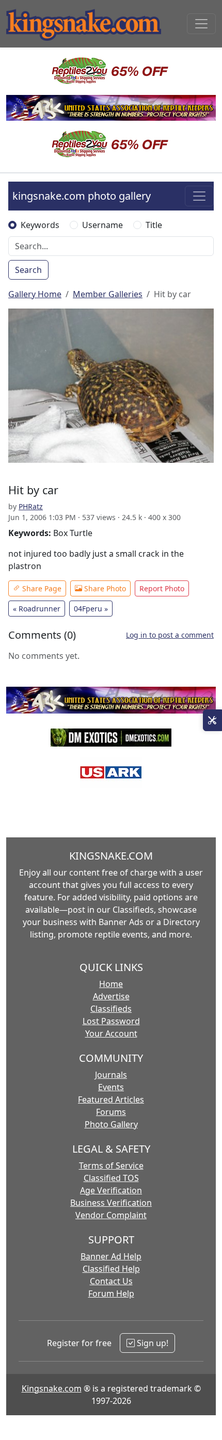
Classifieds (111, 1008)
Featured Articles (111, 1099)
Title (154, 225)
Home (111, 984)
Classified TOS (111, 1178)
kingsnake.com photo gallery (81, 196)
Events (111, 1087)
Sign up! (151, 1343)
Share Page (40, 588)
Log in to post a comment (170, 635)
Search (28, 270)
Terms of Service (111, 1165)
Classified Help (111, 1268)
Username (102, 225)
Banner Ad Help (111, 1256)
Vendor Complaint (111, 1215)
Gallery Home (34, 294)
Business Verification (111, 1202)
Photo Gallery (111, 1124)
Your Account (111, 1033)
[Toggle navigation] (201, 23)
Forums (111, 1112)
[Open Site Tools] (212, 720)
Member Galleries (107, 294)
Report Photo (161, 588)
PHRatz (31, 506)
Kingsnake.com (52, 1388)
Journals (111, 1074)
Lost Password (111, 1021)
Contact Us (111, 1281)
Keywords (40, 225)
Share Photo (104, 588)
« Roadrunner (36, 608)
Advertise (111, 996)
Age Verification (111, 1190)
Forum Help (111, 1293)
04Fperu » (91, 608)
